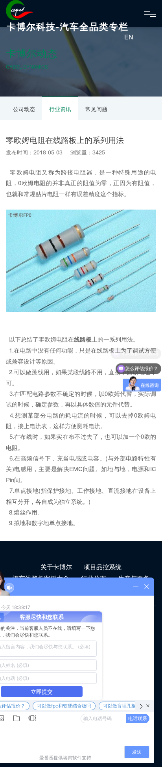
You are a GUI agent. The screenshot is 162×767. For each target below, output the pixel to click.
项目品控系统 (103, 566)
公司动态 (24, 109)
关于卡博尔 (56, 566)
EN (128, 36)
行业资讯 (60, 109)
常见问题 (96, 109)
